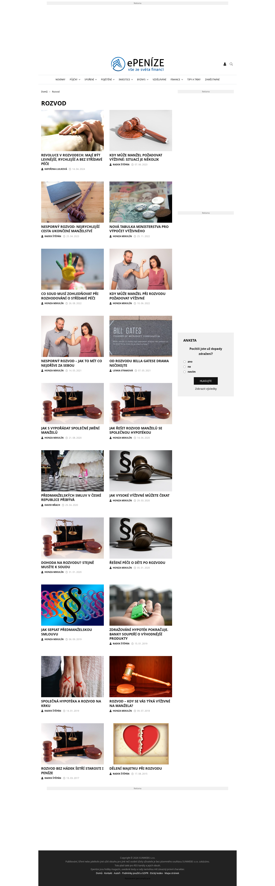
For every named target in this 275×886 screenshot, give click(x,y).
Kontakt (108, 873)
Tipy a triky (194, 79)
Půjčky (73, 79)
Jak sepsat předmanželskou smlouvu (66, 631)
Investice (124, 79)
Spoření (89, 79)
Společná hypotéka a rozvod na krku (71, 703)
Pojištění (106, 79)
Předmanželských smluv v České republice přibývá (71, 497)
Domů (99, 873)
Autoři (117, 873)
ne (189, 366)
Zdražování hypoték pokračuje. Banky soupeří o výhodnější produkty (138, 634)
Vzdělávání (159, 79)
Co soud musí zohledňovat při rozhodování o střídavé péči (69, 295)
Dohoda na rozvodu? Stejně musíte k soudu (67, 564)
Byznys (141, 79)
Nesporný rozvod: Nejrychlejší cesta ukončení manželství (70, 228)
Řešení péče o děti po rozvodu (137, 562)
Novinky (60, 79)
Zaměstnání (212, 79)
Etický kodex (156, 873)
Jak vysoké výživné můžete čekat (139, 495)
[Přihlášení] (224, 64)
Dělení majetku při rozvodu (135, 768)
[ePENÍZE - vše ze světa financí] (137, 64)
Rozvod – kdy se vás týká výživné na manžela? (139, 703)
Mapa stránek (172, 873)
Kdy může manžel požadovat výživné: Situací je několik (135, 157)
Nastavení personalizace (137, 878)
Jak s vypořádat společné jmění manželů (70, 430)
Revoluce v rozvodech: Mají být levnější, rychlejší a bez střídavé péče (71, 159)
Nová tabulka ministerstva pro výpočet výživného (139, 228)
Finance (175, 79)
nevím (192, 371)
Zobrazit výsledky (206, 388)
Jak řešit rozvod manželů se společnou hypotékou (135, 430)
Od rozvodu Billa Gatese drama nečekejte (139, 363)
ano (190, 361)
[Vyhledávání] (231, 64)
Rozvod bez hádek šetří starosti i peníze (72, 770)
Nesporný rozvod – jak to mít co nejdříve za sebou (71, 363)
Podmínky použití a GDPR (135, 873)
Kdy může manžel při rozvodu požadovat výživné (137, 295)
